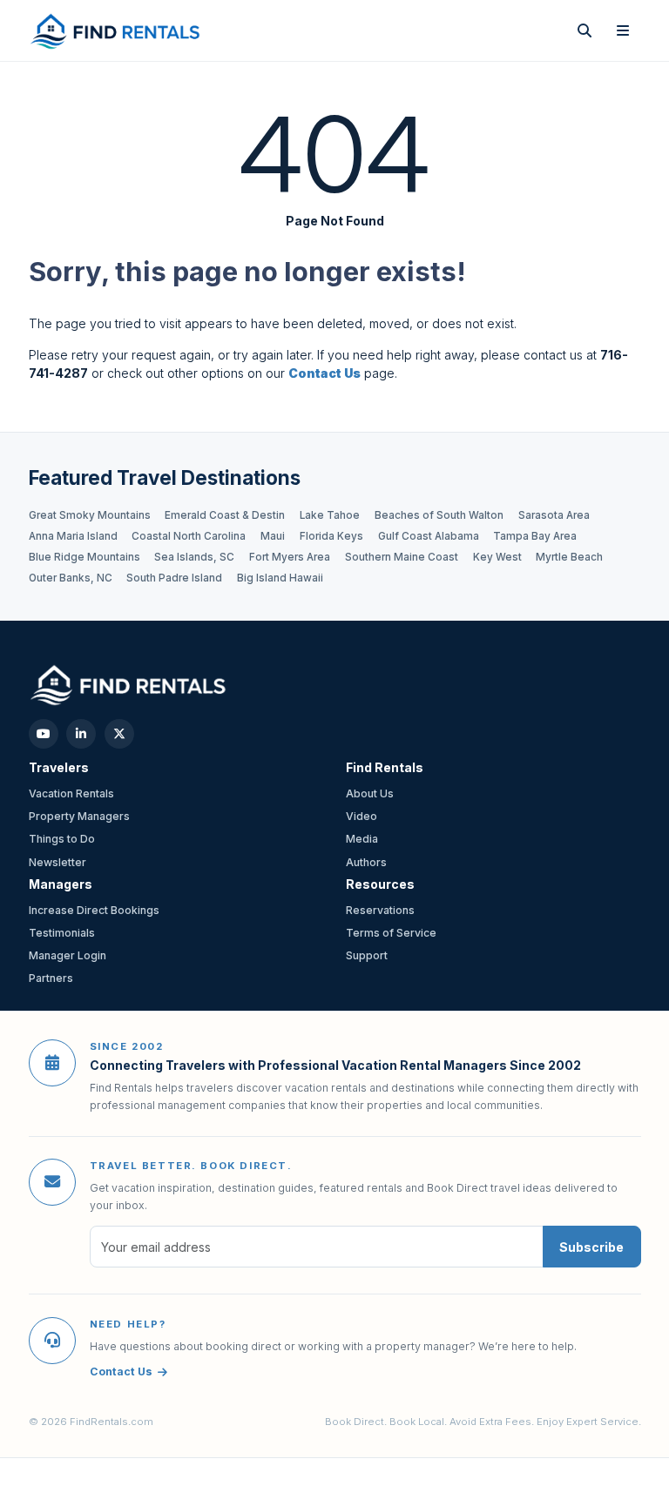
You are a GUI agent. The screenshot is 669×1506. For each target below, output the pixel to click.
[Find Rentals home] (116, 30)
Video (361, 816)
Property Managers (79, 816)
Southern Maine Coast (401, 557)
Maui (272, 536)
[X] (119, 734)
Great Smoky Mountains (90, 515)
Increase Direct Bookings (94, 910)
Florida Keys (331, 536)
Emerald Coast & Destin (225, 515)
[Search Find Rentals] (584, 30)
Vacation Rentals (71, 793)
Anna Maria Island (73, 536)
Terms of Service (391, 932)
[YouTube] (43, 734)
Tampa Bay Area (535, 536)
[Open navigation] (623, 30)
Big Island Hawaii (280, 578)
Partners (51, 978)
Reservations (380, 910)
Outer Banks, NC (70, 578)
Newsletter (57, 862)
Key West (497, 557)
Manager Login (67, 955)
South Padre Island (174, 578)
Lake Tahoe (330, 515)
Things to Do (62, 838)
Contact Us (121, 1371)
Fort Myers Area (289, 557)
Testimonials (62, 932)
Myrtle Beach (569, 557)
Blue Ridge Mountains (84, 557)
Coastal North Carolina (189, 536)
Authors (366, 862)
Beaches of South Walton (439, 515)
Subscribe (591, 1247)
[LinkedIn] (81, 734)
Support (367, 955)
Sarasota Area (554, 515)
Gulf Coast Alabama (428, 536)
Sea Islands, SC (194, 557)
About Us (370, 793)
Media (362, 838)
